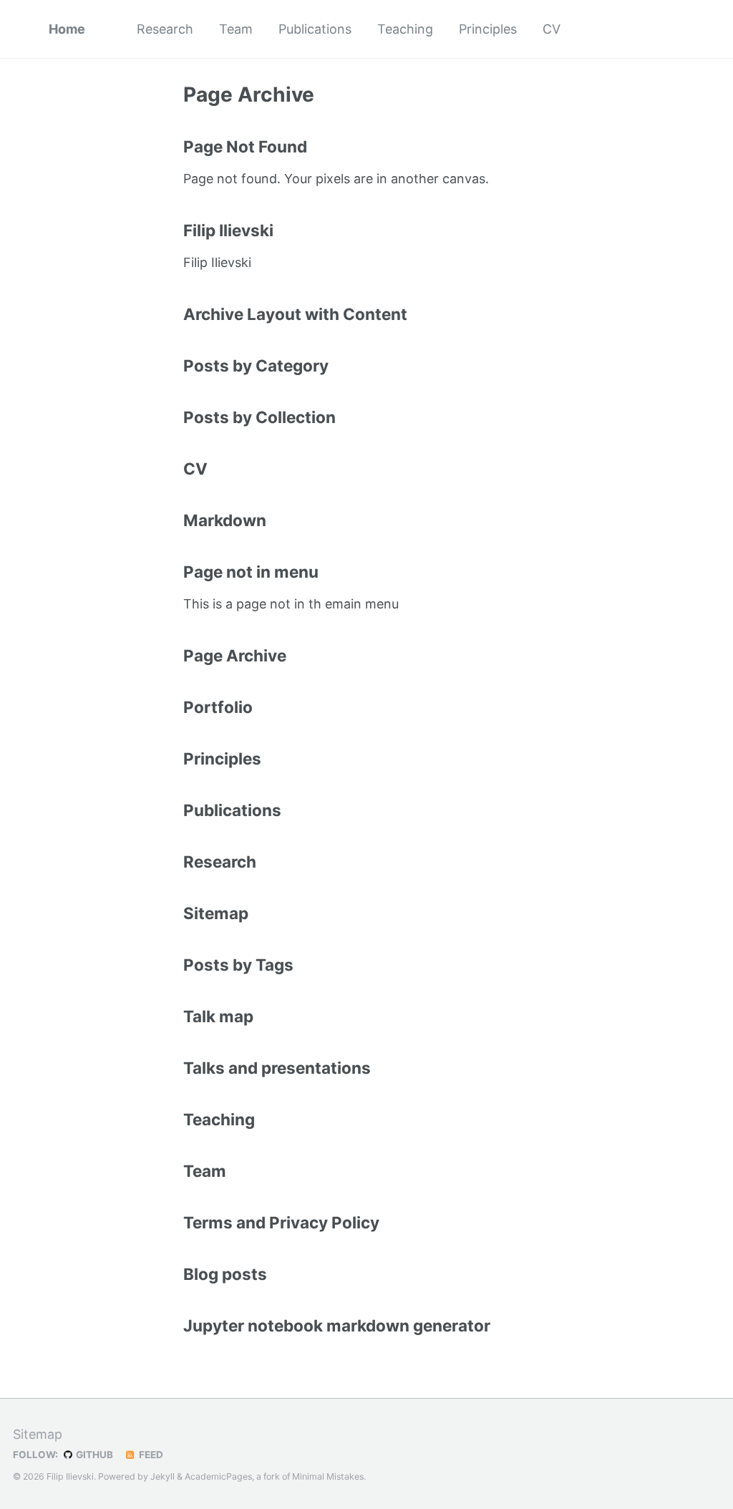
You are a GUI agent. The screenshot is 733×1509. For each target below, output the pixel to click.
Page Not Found (245, 146)
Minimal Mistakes (328, 1476)
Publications (314, 29)
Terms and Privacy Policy (281, 1222)
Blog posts (225, 1274)
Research (165, 29)
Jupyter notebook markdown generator (336, 1325)
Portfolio (218, 707)
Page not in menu (251, 571)
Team (236, 29)
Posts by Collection (259, 417)
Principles (488, 29)
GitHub (93, 1454)
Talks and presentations (277, 1067)
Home (67, 29)
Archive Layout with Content (295, 314)
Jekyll (162, 1476)
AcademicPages (218, 1476)
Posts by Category (256, 365)
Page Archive (234, 655)
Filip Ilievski (228, 230)
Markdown (224, 520)
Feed (150, 1454)
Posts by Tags (238, 964)
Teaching (405, 29)
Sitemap (215, 913)
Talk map (218, 1016)
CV (551, 29)
